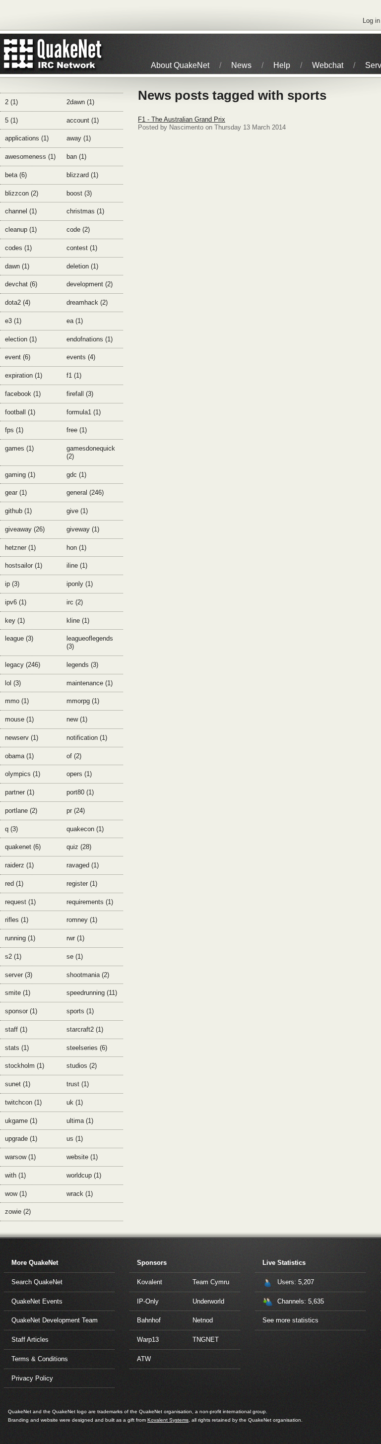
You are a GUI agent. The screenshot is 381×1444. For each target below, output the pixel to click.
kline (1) (77, 620)
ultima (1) (79, 1120)
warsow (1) (20, 1157)
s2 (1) (13, 956)
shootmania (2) (87, 975)
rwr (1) (75, 938)
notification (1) (86, 737)
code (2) (78, 229)
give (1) (77, 511)
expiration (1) (23, 375)
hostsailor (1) (23, 565)
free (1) (76, 430)
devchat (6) (21, 284)
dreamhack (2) (87, 302)
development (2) (89, 284)
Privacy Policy (32, 1378)
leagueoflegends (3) (89, 642)
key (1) (15, 620)
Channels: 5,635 (300, 1301)
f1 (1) (73, 375)
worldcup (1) (83, 1175)
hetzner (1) (20, 547)
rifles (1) (16, 919)
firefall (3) (79, 393)
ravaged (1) (82, 865)
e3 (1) (13, 321)
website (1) (82, 1157)
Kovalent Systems (168, 1420)
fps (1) (14, 430)
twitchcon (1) (23, 1102)
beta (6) (16, 175)
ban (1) (76, 156)
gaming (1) (20, 474)
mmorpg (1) (82, 701)
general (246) (85, 492)
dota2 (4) (17, 302)
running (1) (20, 938)
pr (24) (75, 810)
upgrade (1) (21, 1138)
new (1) (76, 719)
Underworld (208, 1301)
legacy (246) (22, 664)
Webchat (327, 65)
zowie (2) (18, 1211)
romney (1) (81, 919)
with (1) (15, 1175)
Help (281, 65)
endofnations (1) (89, 339)
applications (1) (27, 138)
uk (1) (74, 1102)
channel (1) (21, 211)
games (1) (19, 448)
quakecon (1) (85, 829)
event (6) (17, 357)
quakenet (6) (23, 847)
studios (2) (81, 1065)
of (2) (73, 756)
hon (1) (76, 547)
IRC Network (70, 53)
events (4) (80, 357)
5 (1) (11, 120)
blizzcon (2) (21, 193)
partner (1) (19, 792)
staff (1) (16, 1029)
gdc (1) (76, 474)
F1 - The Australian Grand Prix (181, 119)
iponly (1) (79, 584)
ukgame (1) (21, 1120)
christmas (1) (85, 211)
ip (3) (12, 584)
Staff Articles (30, 1339)
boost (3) (79, 193)
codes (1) (18, 248)
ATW (144, 1359)
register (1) (81, 883)
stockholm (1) (24, 1065)
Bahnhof (149, 1320)
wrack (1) (79, 1193)
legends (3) (82, 664)
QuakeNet (18, 53)
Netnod (202, 1320)
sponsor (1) (21, 1011)
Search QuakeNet (37, 1282)
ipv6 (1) (15, 602)
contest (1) (81, 248)
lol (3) (13, 683)
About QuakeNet (180, 65)
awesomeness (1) (30, 156)
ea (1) (74, 321)
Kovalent (149, 1282)
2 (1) (11, 102)
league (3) (19, 638)
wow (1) (16, 1193)
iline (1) (76, 565)
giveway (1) (82, 529)
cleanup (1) (21, 229)
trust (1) (77, 1084)
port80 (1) (80, 792)
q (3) (11, 829)
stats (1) (17, 1047)
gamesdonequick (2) (90, 452)
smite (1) (17, 992)
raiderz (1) (19, 865)
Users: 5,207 (295, 1282)
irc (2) (74, 602)
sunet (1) (17, 1084)
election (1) (21, 339)
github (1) (18, 511)
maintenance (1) (89, 683)
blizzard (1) (82, 175)
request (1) (20, 902)
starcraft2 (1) (84, 1029)
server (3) (18, 975)
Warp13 (148, 1339)
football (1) (20, 412)
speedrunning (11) (91, 992)
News (241, 65)
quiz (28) (78, 847)
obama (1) (19, 756)
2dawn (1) (80, 102)
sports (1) (80, 1011)
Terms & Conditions (39, 1359)
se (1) (74, 956)
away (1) (78, 138)
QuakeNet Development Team (54, 1320)
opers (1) (79, 774)
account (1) (82, 120)
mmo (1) (17, 701)
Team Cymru (210, 1282)
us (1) (74, 1138)
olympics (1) (22, 774)
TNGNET (205, 1339)
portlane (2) (21, 810)
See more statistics (290, 1320)
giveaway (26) (25, 529)
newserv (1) (21, 737)
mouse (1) (19, 719)
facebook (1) (23, 393)
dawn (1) (17, 266)
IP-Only (148, 1301)
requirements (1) (89, 902)
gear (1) (16, 492)
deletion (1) (82, 266)
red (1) (14, 883)
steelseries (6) (86, 1047)
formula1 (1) (83, 412)
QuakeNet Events (37, 1301)
